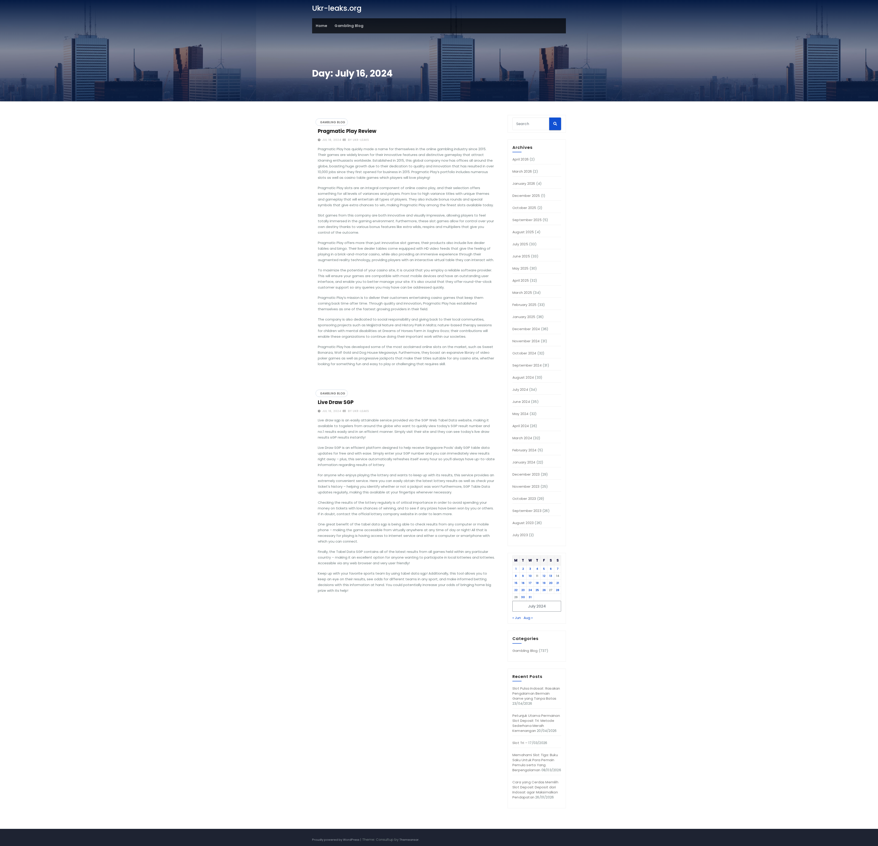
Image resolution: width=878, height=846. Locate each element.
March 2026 (522, 171)
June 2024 (521, 401)
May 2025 (520, 268)
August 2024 (523, 377)
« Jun (516, 617)
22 (515, 590)
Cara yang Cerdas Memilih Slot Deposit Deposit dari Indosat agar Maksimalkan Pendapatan (535, 790)
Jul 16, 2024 (331, 140)
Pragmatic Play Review (347, 131)
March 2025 (522, 292)
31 (530, 597)
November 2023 (526, 486)
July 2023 (520, 535)
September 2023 (526, 510)
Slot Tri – (519, 742)
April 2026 (520, 159)
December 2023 (526, 474)
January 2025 (523, 316)
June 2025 (521, 256)
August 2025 (523, 232)
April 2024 (520, 425)
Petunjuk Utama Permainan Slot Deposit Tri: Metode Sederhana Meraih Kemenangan (536, 723)
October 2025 (524, 207)
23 (523, 590)
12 (544, 576)
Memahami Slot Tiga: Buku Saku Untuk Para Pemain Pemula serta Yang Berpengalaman (535, 762)
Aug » (528, 617)
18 (537, 583)
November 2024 (526, 341)
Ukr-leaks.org (336, 8)
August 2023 (523, 522)
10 (530, 576)
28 (557, 590)
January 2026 (523, 183)
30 (523, 597)
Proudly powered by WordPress (336, 840)
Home (321, 25)
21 (557, 583)
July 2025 (520, 244)
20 (550, 583)
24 (530, 590)
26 (544, 590)
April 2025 (520, 280)
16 (523, 583)
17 (530, 583)
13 (550, 576)
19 (544, 583)
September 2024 (527, 365)
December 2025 (526, 195)
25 (537, 590)
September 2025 (527, 219)
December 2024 (526, 329)
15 (515, 583)
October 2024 (524, 353)
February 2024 (524, 450)
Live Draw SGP (335, 402)
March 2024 (522, 438)
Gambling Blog (349, 25)
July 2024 (520, 389)
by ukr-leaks (358, 140)
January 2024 (523, 462)
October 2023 (524, 498)
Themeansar (409, 840)
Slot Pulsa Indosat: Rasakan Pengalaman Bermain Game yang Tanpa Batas (536, 693)
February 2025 (524, 304)
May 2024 (520, 413)
